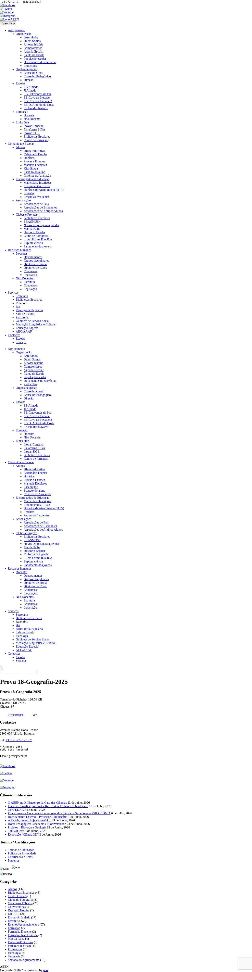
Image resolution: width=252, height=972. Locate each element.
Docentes (21, 253)
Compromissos (33, 48)
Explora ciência (33, 243)
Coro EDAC (16, 809)
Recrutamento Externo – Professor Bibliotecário (37, 816)
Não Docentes (24, 278)
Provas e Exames (34, 161)
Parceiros (13, 860)
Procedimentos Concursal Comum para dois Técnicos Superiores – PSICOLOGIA (59, 813)
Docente (29, 115)
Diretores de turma (35, 264)
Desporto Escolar (34, 232)
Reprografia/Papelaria (29, 310)
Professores (15, 949)
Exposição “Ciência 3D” (23, 834)
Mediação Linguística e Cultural (36, 324)
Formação (22, 111)
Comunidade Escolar (21, 143)
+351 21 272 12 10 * (19, 740)
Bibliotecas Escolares (37, 136)
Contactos (14, 335)
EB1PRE (13, 913)
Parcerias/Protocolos (20, 942)
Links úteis (22, 122)
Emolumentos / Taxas (37, 186)
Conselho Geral (33, 72)
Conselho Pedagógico (37, 76)
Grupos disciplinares (36, 260)
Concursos (30, 271)
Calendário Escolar (35, 154)
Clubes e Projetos (26, 214)
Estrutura (29, 282)
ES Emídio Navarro (36, 108)
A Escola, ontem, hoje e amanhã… (29, 820)
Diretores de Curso (35, 267)
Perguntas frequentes (36, 196)
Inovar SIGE (32, 133)
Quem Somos (32, 41)
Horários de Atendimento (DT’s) (44, 189)
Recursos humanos (19, 250)
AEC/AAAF (24, 331)
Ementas (29, 193)
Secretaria (22, 296)
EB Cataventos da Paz (37, 94)
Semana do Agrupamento (23, 960)
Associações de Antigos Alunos (43, 211)
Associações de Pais (36, 204)
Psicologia (22, 317)
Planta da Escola (34, 55)
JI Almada (30, 90)
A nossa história (33, 44)
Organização (24, 33)
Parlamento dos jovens (38, 246)
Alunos (20, 147)
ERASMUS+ (32, 221)
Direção (28, 80)
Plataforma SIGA (34, 129)
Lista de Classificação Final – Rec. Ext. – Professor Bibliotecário (48, 806)
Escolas (20, 83)
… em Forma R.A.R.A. (38, 239)
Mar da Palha (32, 228)
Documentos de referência (40, 62)
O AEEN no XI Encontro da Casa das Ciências (37, 802)
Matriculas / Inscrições (37, 182)
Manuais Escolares (35, 165)
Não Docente (32, 118)
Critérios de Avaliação (37, 175)
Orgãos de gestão (26, 69)
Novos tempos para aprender (41, 225)
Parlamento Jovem (19, 945)
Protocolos (30, 65)
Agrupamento (16, 30)
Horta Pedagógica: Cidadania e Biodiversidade (37, 824)
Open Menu (8, 23)
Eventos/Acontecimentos (23, 924)
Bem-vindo (31, 37)
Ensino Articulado (19, 917)
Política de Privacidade (22, 853)
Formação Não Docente (23, 935)
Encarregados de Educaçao (32, 179)
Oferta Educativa (34, 150)
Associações (23, 200)
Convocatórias (17, 906)
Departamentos (33, 257)
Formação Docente (20, 931)
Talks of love (16, 831)
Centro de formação (36, 140)
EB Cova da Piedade (37, 97)
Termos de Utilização (21, 850)
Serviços (13, 292)
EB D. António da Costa (39, 104)
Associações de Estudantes (40, 207)
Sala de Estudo (25, 313)
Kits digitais (31, 168)
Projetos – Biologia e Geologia (27, 827)
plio (45, 970)
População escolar (35, 58)
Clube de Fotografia (36, 235)
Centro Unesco (17, 896)
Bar (18, 306)
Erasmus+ (14, 921)
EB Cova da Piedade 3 (38, 101)
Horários (29, 157)
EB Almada (31, 87)
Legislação (30, 274)
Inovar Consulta (34, 126)
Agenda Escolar (34, 51)
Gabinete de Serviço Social (32, 320)
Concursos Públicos (20, 903)
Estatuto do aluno (34, 172)
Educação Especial (27, 328)
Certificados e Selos (20, 857)
